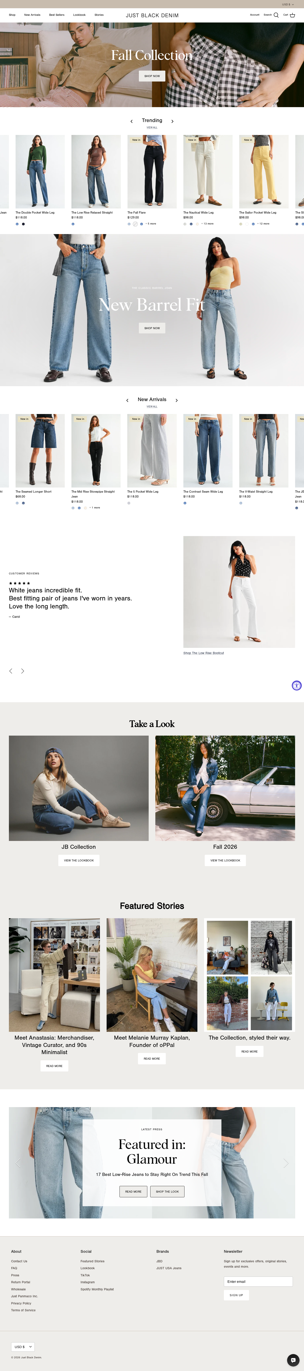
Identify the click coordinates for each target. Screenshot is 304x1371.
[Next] (23, 671)
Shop (12, 15)
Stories (99, 15)
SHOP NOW (152, 328)
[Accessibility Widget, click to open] (297, 686)
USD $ (286, 4)
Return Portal (20, 1282)
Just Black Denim (31, 1358)
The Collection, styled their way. (249, 1039)
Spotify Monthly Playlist (97, 1289)
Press (15, 1275)
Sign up (236, 1295)
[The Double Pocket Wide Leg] (40, 171)
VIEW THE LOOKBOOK (79, 860)
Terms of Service (23, 1310)
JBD (159, 1261)
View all (152, 127)
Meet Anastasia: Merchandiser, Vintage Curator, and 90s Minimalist (54, 1046)
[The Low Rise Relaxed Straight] (96, 171)
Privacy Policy (21, 1304)
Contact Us (19, 1261)
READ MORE (133, 1192)
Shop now (152, 76)
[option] (152, 596)
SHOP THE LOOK (167, 1192)
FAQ (14, 1268)
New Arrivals (32, 15)
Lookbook (79, 15)
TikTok (85, 1275)
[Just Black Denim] (152, 15)
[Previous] (11, 671)
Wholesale (18, 1289)
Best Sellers (56, 15)
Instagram (88, 1282)
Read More (54, 1066)
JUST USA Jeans (168, 1268)
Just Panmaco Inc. (24, 1296)
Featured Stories (152, 907)
